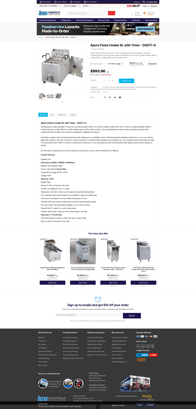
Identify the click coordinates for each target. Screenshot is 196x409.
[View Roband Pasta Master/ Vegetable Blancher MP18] (52, 251)
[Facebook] (105, 97)
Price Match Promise (70, 344)
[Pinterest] (115, 97)
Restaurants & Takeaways (96, 341)
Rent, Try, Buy (116, 355)
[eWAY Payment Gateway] (146, 397)
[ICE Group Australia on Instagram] (152, 346)
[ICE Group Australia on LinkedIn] (143, 346)
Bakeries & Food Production (97, 355)
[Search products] (111, 13)
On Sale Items (116, 348)
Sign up (132, 316)
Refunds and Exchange (71, 348)
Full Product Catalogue (120, 337)
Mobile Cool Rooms (119, 344)
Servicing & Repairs (45, 351)
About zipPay (43, 365)
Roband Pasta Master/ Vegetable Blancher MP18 (52, 268)
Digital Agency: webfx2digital (147, 399)
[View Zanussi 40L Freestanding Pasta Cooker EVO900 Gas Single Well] (83, 251)
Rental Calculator (118, 358)
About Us (41, 337)
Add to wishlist (97, 64)
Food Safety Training (70, 337)
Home (40, 37)
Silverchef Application (119, 362)
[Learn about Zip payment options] (155, 336)
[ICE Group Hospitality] (49, 13)
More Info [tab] (43, 115)
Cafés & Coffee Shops (95, 337)
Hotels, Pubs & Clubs (94, 344)
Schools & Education (94, 348)
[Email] (120, 97)
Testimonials (42, 362)
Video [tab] (52, 115)
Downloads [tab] (62, 115)
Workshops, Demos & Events (73, 358)
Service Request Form (70, 355)
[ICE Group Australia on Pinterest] (148, 346)
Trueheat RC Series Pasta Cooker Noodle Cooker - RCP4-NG (113, 268)
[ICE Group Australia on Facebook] (138, 346)
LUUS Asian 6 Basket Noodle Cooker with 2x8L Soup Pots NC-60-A (143, 269)
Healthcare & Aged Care (95, 351)
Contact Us (42, 341)
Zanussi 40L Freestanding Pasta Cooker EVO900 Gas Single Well (83, 268)
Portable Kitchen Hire (119, 351)
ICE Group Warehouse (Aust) (83, 398)
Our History (42, 344)
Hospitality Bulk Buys (119, 341)
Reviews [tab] (72, 115)
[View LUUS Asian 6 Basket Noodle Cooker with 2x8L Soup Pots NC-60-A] (143, 251)
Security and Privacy (70, 351)
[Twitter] (110, 97)
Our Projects (42, 348)
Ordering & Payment (70, 341)
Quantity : (93, 80)
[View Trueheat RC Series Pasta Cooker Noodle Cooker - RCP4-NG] (113, 251)
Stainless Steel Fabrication (47, 355)
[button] (148, 13)
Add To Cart (126, 81)
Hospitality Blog (43, 358)
